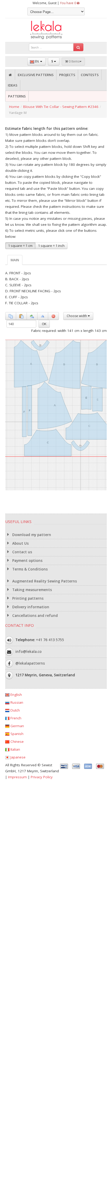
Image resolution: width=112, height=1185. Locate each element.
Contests (90, 74)
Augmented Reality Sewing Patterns (44, 581)
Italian (14, 749)
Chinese (16, 741)
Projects (67, 74)
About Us (20, 543)
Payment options (26, 560)
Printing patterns (27, 598)
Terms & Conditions (29, 569)
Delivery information (30, 607)
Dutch (14, 710)
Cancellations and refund (34, 615)
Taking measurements (31, 589)
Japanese (17, 757)
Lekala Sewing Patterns (56, 30)
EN (37, 61)
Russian (16, 702)
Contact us (21, 552)
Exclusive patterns (36, 74)
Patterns (17, 96)
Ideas (12, 85)
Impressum (17, 777)
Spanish (16, 733)
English (15, 694)
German (16, 726)
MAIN (15, 260)
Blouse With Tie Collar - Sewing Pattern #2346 (60, 106)
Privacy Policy (42, 777)
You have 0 (68, 3)
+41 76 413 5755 (50, 639)
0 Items (73, 61)
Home (14, 106)
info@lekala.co (28, 651)
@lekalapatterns (30, 663)
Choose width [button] (77, 316)
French (15, 718)
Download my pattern (31, 534)
